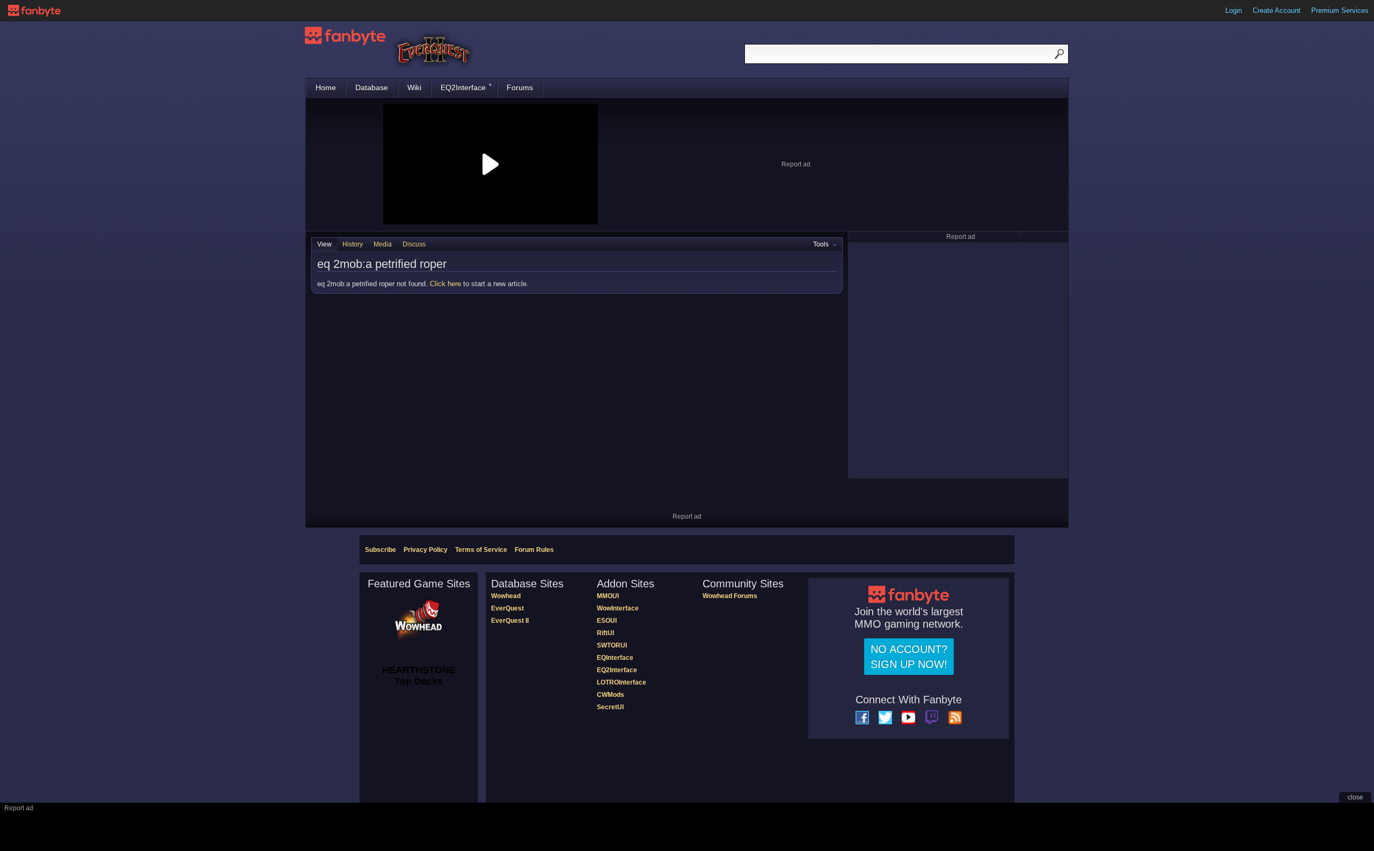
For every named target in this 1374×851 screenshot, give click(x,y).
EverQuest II (510, 620)
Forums (520, 87)
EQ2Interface (463, 87)
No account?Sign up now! (909, 656)
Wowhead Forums (730, 596)
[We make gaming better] (34, 10)
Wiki (414, 87)
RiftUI (605, 633)
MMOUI (608, 596)
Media (383, 244)
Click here (445, 284)
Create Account (1276, 10)
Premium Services (1340, 10)
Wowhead (506, 596)
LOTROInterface (621, 682)
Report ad (795, 164)
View (324, 244)
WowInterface (618, 608)
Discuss (414, 244)
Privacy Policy (426, 550)
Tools (821, 244)
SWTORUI (612, 645)
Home (326, 87)
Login (1233, 10)
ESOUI (607, 620)
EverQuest (507, 608)
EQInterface (615, 657)
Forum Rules (534, 550)
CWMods (610, 695)
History (352, 244)
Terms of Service (481, 550)
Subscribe (380, 550)
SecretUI (610, 707)
